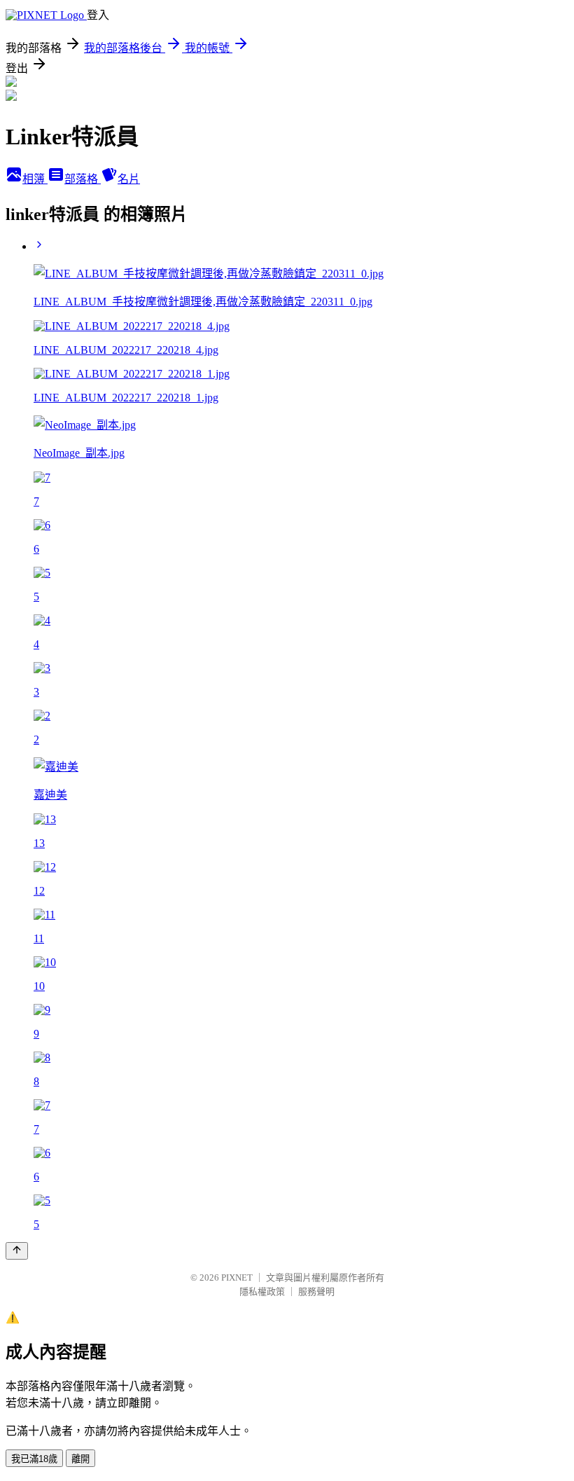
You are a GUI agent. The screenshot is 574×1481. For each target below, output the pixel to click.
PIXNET (237, 1277)
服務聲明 (316, 1291)
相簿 (35, 179)
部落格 (82, 179)
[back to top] (17, 1251)
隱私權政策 (262, 1291)
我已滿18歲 (34, 1459)
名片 (129, 179)
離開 (80, 1459)
